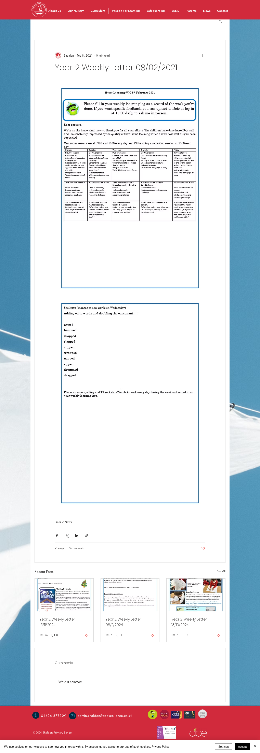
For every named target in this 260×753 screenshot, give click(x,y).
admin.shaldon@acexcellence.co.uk (105, 716)
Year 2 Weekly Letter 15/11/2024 (57, 622)
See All (221, 571)
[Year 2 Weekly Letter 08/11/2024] (130, 595)
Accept (242, 746)
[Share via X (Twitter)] (67, 536)
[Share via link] (87, 536)
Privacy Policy (160, 746)
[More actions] (202, 55)
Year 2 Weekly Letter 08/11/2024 (123, 622)
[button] (220, 21)
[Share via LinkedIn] (77, 536)
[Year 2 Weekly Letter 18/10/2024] (196, 595)
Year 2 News (64, 522)
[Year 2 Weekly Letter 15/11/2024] (64, 595)
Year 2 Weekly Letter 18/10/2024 (189, 622)
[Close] (255, 746)
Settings (223, 746)
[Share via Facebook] (57, 536)
